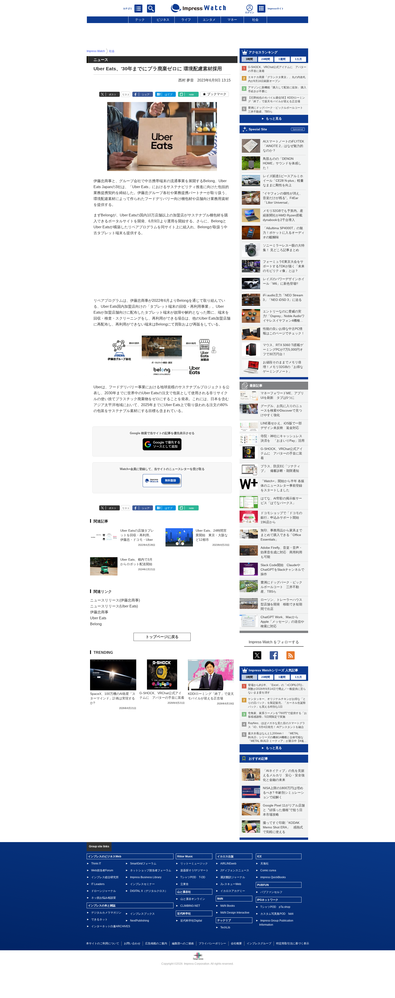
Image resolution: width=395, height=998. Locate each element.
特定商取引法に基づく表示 (292, 943)
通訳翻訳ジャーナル (232, 877)
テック (140, 19)
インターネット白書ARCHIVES (110, 926)
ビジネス (163, 19)
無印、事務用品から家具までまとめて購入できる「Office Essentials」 (281, 534)
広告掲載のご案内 (156, 943)
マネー (232, 19)
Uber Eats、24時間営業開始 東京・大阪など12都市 (212, 535)
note (191, 94)
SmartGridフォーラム (143, 863)
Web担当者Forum (102, 870)
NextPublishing (139, 920)
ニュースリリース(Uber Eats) (114, 606)
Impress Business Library (145, 877)
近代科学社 (184, 913)
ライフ (186, 19)
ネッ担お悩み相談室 (103, 897)
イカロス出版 (225, 856)
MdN (220, 898)
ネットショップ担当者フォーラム (150, 870)
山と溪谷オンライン (192, 899)
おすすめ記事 (258, 758)
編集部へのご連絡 (183, 943)
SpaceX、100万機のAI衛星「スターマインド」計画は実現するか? (112, 698)
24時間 (265, 59)
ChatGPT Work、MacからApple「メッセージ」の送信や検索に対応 (282, 621)
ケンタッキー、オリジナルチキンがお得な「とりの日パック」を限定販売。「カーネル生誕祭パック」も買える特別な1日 (277, 702)
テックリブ (224, 920)
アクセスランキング (263, 52)
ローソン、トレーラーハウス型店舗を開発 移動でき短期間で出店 (281, 604)
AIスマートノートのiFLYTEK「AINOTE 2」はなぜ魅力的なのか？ (283, 145)
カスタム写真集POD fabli (277, 913)
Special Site (258, 129)
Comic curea (268, 870)
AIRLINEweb (228, 863)
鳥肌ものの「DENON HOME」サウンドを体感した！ (282, 163)
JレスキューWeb (230, 884)
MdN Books (227, 905)
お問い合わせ (132, 943)
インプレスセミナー (142, 884)
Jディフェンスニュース (234, 870)
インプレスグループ (259, 943)
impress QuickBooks (273, 877)
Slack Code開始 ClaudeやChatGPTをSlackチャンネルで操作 (282, 569)
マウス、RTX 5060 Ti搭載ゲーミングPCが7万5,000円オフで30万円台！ (283, 349)
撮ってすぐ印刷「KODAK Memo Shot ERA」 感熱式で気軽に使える (283, 827)
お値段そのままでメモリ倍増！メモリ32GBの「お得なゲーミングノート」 (283, 366)
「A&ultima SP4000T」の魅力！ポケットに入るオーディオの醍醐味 (283, 232)
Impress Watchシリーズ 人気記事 (273, 670)
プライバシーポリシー (212, 943)
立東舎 (184, 884)
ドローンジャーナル (103, 891)
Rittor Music (185, 856)
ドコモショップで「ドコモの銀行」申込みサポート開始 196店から (281, 517)
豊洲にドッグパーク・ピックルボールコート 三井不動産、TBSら (281, 586)
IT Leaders (97, 884)
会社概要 (236, 943)
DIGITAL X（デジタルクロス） (149, 891)
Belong (96, 624)
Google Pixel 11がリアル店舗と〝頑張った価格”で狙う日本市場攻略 (284, 810)
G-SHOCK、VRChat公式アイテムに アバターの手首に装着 (282, 453)
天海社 (264, 863)
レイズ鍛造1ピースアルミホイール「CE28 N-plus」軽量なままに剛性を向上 (283, 180)
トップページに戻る (162, 637)
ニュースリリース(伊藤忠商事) (115, 600)
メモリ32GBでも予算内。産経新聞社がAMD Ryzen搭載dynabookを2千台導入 (283, 215)
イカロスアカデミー (232, 891)
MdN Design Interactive (234, 912)
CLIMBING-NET (190, 905)
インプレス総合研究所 (105, 877)
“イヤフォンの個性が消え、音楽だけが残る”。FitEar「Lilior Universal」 (282, 198)
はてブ (168, 94)
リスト (126, 94)
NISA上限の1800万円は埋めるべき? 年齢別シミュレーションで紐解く (283, 792)
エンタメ (209, 19)
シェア (145, 94)
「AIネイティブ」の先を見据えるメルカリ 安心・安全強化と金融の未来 (283, 775)
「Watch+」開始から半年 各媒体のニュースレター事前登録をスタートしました (282, 485)
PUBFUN (263, 885)
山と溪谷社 (184, 891)
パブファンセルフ (271, 892)
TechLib (225, 927)
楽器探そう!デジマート (194, 870)
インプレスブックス (142, 913)
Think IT (96, 863)
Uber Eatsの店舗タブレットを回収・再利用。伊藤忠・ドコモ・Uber (137, 535)
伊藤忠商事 (99, 612)
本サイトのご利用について (102, 943)
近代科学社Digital (191, 920)
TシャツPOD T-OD (192, 877)
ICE (259, 856)
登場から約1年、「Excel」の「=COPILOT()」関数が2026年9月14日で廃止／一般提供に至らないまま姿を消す (277, 688)
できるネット (99, 919)
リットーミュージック (194, 863)
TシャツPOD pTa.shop (275, 907)
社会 (255, 19)
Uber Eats (98, 618)
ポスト (112, 94)
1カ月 (298, 59)
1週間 (282, 59)
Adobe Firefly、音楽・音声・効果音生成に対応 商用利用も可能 (281, 552)
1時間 (249, 59)
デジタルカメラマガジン (106, 912)
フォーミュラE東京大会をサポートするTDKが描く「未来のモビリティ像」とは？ (283, 266)
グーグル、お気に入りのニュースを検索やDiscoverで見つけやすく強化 (281, 410)
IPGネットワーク (267, 899)
